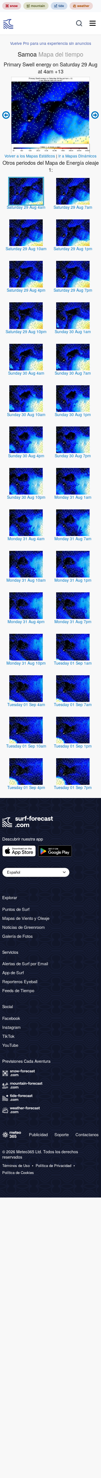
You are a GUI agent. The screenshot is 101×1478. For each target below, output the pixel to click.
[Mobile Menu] (93, 23)
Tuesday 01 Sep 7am (73, 704)
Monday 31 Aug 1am (72, 497)
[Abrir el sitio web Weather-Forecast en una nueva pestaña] (81, 6)
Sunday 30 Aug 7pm (73, 455)
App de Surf (13, 972)
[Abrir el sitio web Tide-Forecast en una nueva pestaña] (59, 6)
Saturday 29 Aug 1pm (73, 248)
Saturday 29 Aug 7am (73, 207)
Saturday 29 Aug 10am (26, 248)
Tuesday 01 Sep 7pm (73, 787)
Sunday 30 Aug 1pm (73, 414)
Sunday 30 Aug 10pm (26, 497)
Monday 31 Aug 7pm (72, 621)
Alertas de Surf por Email (25, 963)
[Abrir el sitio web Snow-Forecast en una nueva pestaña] (11, 6)
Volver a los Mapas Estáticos (29, 156)
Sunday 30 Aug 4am (26, 373)
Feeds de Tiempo (18, 990)
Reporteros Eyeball (19, 981)
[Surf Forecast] (9, 23)
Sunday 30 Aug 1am (73, 331)
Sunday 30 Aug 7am (73, 373)
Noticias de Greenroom (23, 927)
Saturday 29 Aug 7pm (73, 290)
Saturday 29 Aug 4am (26, 207)
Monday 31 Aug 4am (26, 538)
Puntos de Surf (15, 909)
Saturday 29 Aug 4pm (26, 290)
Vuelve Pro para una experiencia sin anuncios (50, 43)
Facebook (11, 1018)
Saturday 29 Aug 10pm (26, 331)
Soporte (61, 1134)
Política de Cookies (18, 1172)
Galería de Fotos (17, 936)
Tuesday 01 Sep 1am (73, 663)
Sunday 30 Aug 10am (26, 414)
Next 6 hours (94, 115)
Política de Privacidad (53, 1165)
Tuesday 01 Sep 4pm (26, 787)
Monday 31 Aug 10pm (26, 663)
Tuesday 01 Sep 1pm (73, 746)
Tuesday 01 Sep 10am (26, 746)
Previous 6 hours (6, 115)
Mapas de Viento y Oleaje (25, 918)
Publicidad (38, 1134)
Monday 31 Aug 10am (26, 580)
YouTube (10, 1045)
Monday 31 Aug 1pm (72, 580)
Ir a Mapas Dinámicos (77, 156)
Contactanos (87, 1134)
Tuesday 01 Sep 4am (26, 704)
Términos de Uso (16, 1165)
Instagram (11, 1027)
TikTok (8, 1036)
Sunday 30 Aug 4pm (26, 455)
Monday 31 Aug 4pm (26, 621)
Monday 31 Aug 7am (72, 538)
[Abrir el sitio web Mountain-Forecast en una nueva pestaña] (36, 6)
